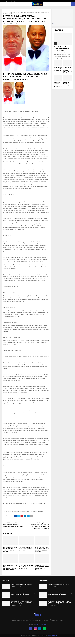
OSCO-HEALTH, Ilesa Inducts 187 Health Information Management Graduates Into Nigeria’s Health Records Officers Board (10, 568)
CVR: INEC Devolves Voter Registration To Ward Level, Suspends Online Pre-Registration (13, 525)
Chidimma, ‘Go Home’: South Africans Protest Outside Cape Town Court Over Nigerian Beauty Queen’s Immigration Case (22, 602)
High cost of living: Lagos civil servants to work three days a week (26, 548)
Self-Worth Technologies (52, 635)
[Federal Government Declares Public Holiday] (6, 586)
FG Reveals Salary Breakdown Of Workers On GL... (58, 69)
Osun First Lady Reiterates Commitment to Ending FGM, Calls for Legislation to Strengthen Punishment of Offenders (39, 525)
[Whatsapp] (44, 628)
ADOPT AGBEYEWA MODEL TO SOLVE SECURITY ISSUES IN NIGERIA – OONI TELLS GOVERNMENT (42, 549)
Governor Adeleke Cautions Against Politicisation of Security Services (26, 566)
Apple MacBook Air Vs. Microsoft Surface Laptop (67, 84)
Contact (20, 1)
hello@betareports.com (40, 624)
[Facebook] (30, 628)
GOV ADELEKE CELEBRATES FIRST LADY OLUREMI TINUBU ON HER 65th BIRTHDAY (10, 549)
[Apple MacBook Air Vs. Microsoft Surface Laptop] (67, 78)
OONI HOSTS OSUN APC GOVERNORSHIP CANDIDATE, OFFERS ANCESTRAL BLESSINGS (42, 567)
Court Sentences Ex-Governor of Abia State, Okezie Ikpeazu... (61, 49)
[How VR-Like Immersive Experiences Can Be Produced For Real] (58, 78)
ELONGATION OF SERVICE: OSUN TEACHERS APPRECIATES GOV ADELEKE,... (67, 70)
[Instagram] (35, 628)
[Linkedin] (39, 628)
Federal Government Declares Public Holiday (21, 585)
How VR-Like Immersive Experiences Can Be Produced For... (58, 84)
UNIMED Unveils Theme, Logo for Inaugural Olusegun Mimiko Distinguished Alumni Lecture (23, 593)
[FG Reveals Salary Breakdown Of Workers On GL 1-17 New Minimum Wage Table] (58, 63)
